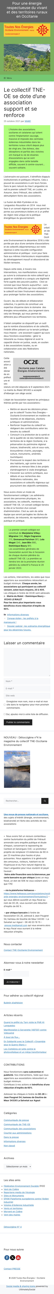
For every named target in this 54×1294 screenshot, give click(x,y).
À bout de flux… (12, 1037)
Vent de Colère (11, 1189)
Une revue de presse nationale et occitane (26, 814)
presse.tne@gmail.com (15, 925)
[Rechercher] (44, 801)
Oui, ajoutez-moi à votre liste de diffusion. (26, 714)
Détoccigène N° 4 (13, 1227)
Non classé (9, 1145)
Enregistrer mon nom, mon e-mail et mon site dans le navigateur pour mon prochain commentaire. (28, 704)
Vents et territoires (13, 1208)
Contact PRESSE (12, 1269)
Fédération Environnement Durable (21, 1186)
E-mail (8, 970)
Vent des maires (12, 1215)
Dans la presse (11, 1137)
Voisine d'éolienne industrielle (19, 1205)
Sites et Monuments (14, 1195)
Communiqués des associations (20, 1128)
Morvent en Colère (13, 1211)
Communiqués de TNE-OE (17, 1124)
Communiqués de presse (16, 1120)
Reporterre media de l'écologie (19, 1192)
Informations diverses (18, 614)
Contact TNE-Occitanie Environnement (23, 950)
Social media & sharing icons (21, 1286)
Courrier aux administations (18, 1133)
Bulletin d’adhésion (13, 1002)
